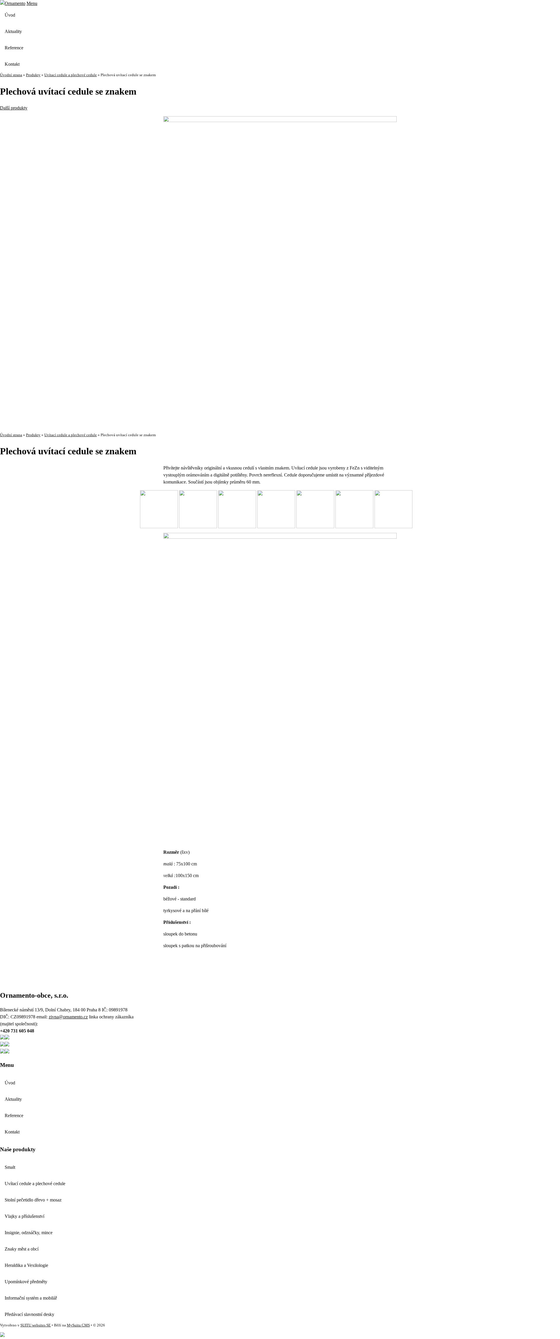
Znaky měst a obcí (21, 1248)
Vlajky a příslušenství (24, 1216)
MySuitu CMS (78, 1325)
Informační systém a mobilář (31, 1297)
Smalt (10, 1167)
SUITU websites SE (35, 1325)
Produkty (33, 75)
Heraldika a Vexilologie (26, 1265)
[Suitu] (12, 3)
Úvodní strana (11, 75)
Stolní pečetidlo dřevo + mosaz (33, 1199)
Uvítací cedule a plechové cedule (70, 75)
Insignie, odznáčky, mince (28, 1232)
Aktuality (13, 31)
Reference (14, 47)
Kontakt (12, 64)
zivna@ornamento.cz (68, 1016)
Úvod (10, 15)
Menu (32, 3)
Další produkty (13, 107)
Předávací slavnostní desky (29, 1314)
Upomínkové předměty (26, 1281)
